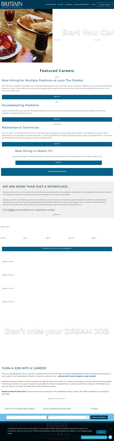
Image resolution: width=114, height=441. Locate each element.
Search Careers (104, 4)
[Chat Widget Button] (110, 437)
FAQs (93, 4)
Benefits (69, 4)
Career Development (81, 4)
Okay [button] (101, 432)
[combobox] (73, 41)
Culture (60, 4)
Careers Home (51, 4)
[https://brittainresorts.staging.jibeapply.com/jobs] (14, 210)
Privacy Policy (86, 431)
